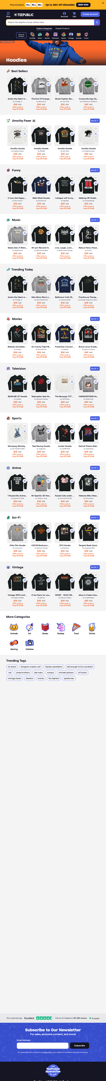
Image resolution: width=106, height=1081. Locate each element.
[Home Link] (23, 14)
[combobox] (50, 22)
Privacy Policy (47, 1052)
